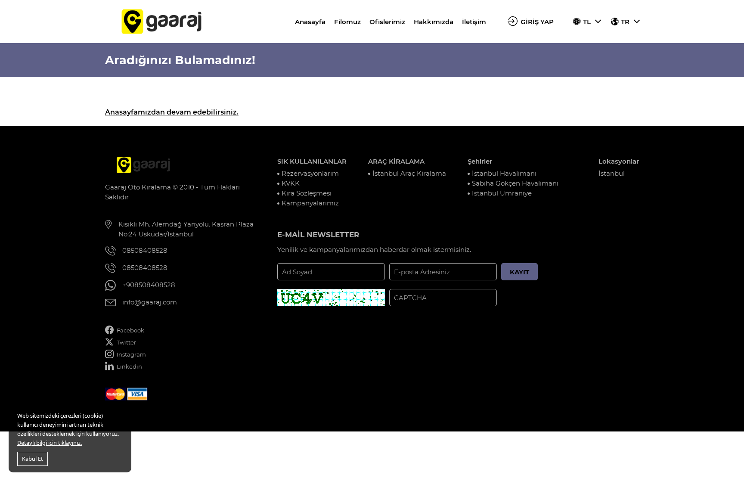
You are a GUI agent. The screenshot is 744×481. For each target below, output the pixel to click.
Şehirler (480, 161)
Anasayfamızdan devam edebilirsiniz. (172, 112)
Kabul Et (32, 458)
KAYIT (519, 272)
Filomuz (347, 22)
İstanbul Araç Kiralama (409, 173)
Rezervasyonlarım (310, 173)
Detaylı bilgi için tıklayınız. (49, 443)
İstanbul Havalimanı (504, 173)
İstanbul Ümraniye (502, 193)
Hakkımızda (433, 22)
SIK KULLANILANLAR (312, 161)
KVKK (291, 183)
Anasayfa (310, 22)
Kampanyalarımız (310, 203)
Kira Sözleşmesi (307, 193)
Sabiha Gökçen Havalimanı (515, 183)
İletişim (474, 22)
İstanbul (611, 173)
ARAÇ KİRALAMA (396, 161)
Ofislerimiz (387, 22)
